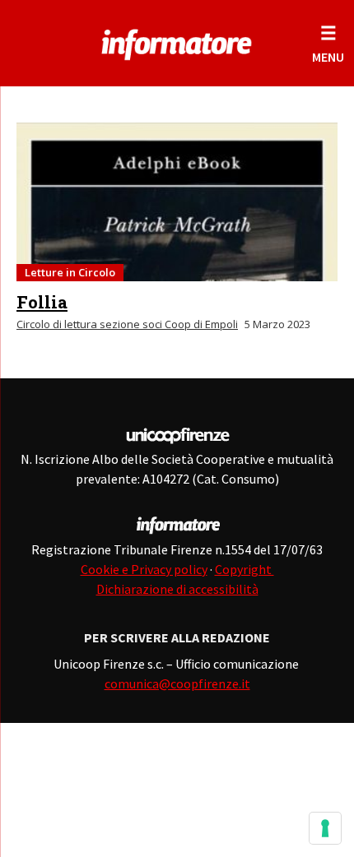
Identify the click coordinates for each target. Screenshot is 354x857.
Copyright (244, 569)
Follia (42, 301)
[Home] (176, 41)
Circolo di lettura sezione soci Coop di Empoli (127, 324)
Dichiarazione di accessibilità (177, 589)
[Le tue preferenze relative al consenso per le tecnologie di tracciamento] (325, 828)
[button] (328, 43)
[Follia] (177, 202)
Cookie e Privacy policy (144, 569)
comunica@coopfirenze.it (177, 683)
